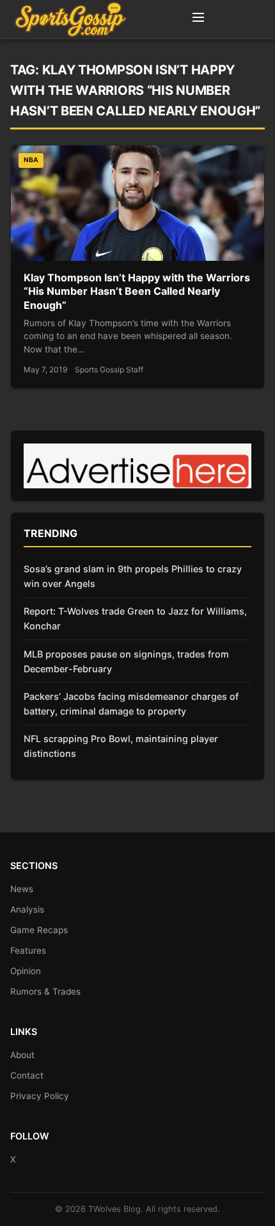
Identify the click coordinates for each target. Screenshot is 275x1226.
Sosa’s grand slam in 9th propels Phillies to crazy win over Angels (133, 576)
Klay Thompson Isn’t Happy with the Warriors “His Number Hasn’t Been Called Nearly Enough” (137, 291)
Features (28, 950)
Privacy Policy (39, 1096)
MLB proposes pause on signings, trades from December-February (126, 661)
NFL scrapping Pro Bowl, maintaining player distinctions (121, 746)
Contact (26, 1075)
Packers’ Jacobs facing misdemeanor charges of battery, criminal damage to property (131, 704)
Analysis (27, 909)
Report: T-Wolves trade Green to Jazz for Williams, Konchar (135, 618)
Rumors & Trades (45, 991)
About (22, 1055)
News (21, 889)
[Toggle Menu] (198, 19)
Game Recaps (39, 930)
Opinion (25, 971)
